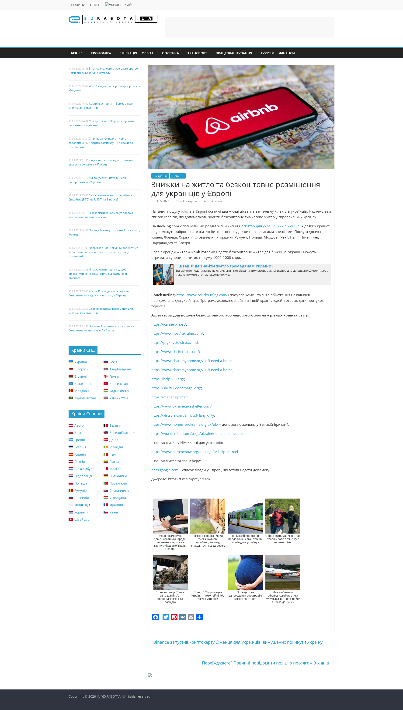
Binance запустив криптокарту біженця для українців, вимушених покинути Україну (235, 642)
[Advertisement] (249, 27)
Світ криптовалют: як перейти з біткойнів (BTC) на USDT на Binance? (100, 197)
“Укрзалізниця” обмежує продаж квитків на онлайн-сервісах (101, 215)
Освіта (147, 53)
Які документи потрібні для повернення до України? (97, 180)
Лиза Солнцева (186, 201)
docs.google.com (164, 469)
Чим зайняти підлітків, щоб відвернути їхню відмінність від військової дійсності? (98, 273)
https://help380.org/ (167, 378)
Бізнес (77, 53)
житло (219, 201)
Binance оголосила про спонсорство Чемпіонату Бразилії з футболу (103, 71)
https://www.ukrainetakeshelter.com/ (181, 406)
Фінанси (287, 53)
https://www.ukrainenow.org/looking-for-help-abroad (194, 451)
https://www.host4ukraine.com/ (177, 333)
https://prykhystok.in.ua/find (174, 342)
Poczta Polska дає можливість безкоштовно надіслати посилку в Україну (99, 293)
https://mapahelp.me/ (169, 397)
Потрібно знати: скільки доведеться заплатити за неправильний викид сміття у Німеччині (103, 252)
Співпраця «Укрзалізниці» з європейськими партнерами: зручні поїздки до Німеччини (101, 143)
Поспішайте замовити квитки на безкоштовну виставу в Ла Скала (101, 328)
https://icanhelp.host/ (168, 324)
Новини (78, 5)
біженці (207, 201)
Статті (95, 5)
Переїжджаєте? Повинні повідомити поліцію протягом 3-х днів (268, 663)
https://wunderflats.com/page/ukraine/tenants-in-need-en (198, 433)
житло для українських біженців (271, 226)
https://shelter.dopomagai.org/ (176, 388)
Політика (170, 53)
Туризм (267, 53)
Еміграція (128, 53)
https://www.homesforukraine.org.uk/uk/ (184, 424)
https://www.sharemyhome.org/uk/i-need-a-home (192, 360)
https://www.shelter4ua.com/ (175, 351)
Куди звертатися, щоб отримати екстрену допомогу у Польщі (101, 162)
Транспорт (197, 53)
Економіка (101, 53)
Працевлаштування (234, 53)
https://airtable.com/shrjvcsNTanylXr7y (182, 415)
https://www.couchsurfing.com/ (202, 294)
